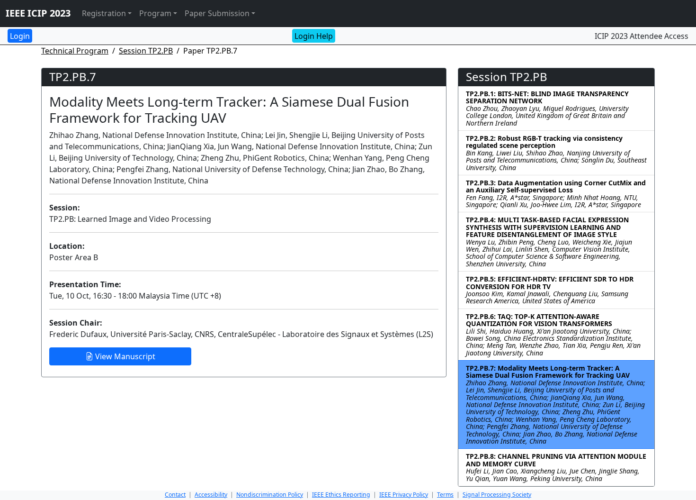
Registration (104, 13)
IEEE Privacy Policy (403, 495)
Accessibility (211, 495)
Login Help (313, 36)
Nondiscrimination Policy (269, 495)
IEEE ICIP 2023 (38, 13)
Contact (175, 495)
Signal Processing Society (497, 495)
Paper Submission (217, 13)
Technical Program (74, 50)
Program (155, 13)
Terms (445, 495)
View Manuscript (124, 356)
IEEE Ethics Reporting (341, 495)
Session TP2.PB (146, 50)
